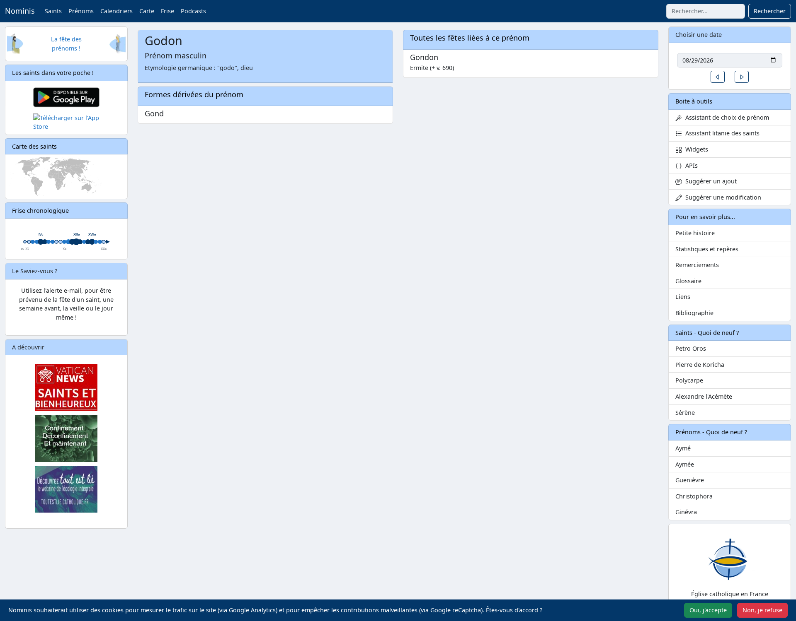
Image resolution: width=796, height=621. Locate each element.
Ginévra (686, 512)
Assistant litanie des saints (721, 133)
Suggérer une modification (721, 197)
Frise (167, 11)
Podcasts (193, 11)
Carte (146, 11)
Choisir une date (698, 35)
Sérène (685, 412)
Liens (682, 297)
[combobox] (705, 11)
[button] (718, 77)
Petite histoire (695, 233)
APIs (690, 165)
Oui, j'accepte (708, 610)
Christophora (694, 496)
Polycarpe (689, 380)
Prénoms (81, 11)
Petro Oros (690, 348)
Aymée (684, 464)
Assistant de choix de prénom (725, 117)
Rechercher (770, 11)
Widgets (695, 149)
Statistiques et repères (706, 249)
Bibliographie (694, 313)
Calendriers (116, 11)
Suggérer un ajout (709, 181)
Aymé (683, 448)
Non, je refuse (762, 610)
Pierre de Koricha (699, 364)
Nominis (20, 11)
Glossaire (688, 281)
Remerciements (697, 265)
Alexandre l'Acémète (703, 396)
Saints (53, 11)
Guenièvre (689, 480)
